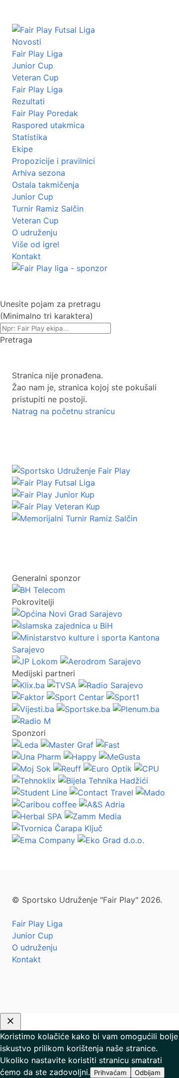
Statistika (29, 137)
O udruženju (34, 232)
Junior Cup (32, 66)
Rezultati (28, 101)
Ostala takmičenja (45, 185)
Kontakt (26, 256)
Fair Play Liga (37, 54)
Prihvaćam (110, 1073)
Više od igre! (35, 244)
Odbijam (148, 1073)
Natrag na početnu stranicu (63, 411)
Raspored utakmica (48, 125)
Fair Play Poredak (45, 113)
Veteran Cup (35, 77)
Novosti (26, 42)
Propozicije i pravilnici (53, 161)
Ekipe (22, 149)
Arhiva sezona (38, 173)
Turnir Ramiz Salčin (48, 209)
